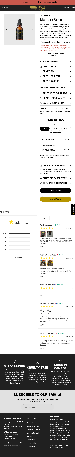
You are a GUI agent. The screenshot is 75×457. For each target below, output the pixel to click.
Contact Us (31, 446)
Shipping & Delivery (55, 178)
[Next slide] (33, 29)
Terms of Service (33, 426)
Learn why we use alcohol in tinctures (55, 54)
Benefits (48, 71)
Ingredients (50, 61)
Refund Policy (31, 440)
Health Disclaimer (54, 98)
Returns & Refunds (55, 183)
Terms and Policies (37, 454)
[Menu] (2, 8)
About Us (30, 423)
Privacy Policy (32, 443)
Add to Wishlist (55, 199)
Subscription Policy (33, 433)
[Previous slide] (6, 29)
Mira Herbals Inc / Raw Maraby (17, 454)
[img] (46, 228)
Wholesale (30, 436)
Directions (49, 66)
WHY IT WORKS (51, 81)
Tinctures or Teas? (55, 93)
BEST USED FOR (51, 76)
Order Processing (54, 166)
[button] (18, 233)
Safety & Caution (54, 103)
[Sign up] (51, 407)
